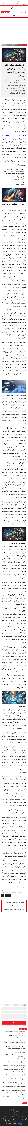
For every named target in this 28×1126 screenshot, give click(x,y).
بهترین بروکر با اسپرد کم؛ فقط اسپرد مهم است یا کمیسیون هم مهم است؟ (15, 1051)
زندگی (25, 3)
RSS (15, 1114)
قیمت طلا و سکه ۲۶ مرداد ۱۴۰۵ (18, 1038)
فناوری (18, 3)
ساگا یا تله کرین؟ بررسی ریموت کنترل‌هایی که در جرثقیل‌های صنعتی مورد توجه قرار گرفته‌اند (15, 1047)
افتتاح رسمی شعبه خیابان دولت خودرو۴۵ (16, 1035)
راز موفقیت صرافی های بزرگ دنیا (17, 887)
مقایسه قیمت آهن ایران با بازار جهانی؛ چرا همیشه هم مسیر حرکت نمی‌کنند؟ (14, 1083)
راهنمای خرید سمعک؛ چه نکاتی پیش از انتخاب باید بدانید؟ (14, 1079)
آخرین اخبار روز (23, 1029)
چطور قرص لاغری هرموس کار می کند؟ (17, 1071)
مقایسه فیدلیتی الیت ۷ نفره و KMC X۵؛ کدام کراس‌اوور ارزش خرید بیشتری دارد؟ (13, 1066)
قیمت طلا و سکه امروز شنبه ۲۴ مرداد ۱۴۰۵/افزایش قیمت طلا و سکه (14, 1055)
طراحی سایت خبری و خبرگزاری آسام (12, 1123)
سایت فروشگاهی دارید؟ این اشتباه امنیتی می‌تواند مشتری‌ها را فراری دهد (15, 1032)
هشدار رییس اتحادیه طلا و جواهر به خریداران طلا (14, 909)
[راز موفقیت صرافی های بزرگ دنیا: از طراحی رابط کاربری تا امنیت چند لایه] (9, 895)
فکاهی (8, 3)
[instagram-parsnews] (2, 12)
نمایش (24, 1103)
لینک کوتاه (4, 891)
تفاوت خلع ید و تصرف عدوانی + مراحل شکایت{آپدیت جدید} (14, 1097)
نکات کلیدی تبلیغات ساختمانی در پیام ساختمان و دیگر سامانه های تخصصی (13, 1087)
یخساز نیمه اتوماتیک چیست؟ (19, 1059)
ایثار (14, 3)
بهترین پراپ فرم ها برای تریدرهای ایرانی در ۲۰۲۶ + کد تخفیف (14, 1093)
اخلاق (12, 3)
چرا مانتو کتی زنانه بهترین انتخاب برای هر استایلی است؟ (13, 1090)
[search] (26, 12)
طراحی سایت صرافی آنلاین (15, 135)
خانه (25, 45)
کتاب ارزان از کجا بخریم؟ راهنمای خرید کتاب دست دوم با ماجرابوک (13, 1043)
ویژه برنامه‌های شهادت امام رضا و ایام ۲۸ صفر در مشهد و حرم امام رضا (13, 1075)
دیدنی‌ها (4, 3)
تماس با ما (11, 1116)
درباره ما (23, 1116)
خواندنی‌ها (24, 4)
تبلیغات (17, 1116)
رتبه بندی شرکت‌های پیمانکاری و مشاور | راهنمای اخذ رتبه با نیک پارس (14, 1062)
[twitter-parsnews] (4, 12)
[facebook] (2, 895)
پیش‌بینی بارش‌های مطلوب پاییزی (17, 906)
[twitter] (6, 895)
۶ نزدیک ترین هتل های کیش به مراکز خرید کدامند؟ (14, 1040)
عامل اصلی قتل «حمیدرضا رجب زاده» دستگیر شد (14, 1069)
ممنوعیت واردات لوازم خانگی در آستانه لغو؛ (15, 902)
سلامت (21, 3)
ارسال (14, 1022)
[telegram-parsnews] (6, 12)
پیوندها (5, 1116)
